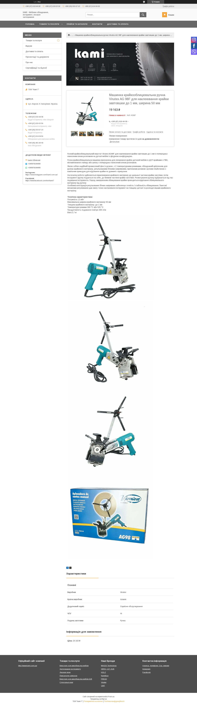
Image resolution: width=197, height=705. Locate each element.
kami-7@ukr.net (34, 160)
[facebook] (67, 568)
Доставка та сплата (34, 51)
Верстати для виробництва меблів (74, 666)
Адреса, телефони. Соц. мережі (155, 666)
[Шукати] (143, 14)
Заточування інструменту (70, 669)
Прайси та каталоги (77, 24)
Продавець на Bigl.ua (98, 699)
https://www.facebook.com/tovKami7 (39, 181)
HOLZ (103, 672)
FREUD (104, 679)
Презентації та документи (37, 57)
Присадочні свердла (68, 676)
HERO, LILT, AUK (107, 669)
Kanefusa (104, 676)
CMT (103, 686)
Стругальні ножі (66, 682)
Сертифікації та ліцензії (36, 68)
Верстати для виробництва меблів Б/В (76, 679)
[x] (70, 568)
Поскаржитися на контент (93, 701)
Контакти (97, 24)
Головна (29, 24)
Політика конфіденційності (114, 701)
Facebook (146, 672)
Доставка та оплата (117, 24)
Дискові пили (65, 672)
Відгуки (29, 46)
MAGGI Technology (109, 666)
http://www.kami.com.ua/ (27, 666)
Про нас (29, 62)
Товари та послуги (49, 24)
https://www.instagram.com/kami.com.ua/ (41, 175)
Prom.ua (111, 697)
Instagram (146, 669)
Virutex (103, 682)
